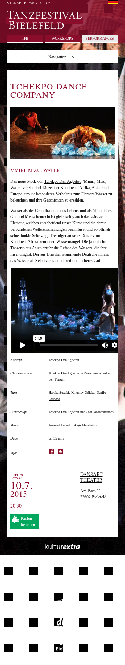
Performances (100, 38)
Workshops (62, 38)
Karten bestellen (28, 521)
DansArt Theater (91, 477)
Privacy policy (37, 3)
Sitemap (14, 3)
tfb (25, 38)
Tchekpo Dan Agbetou (62, 181)
